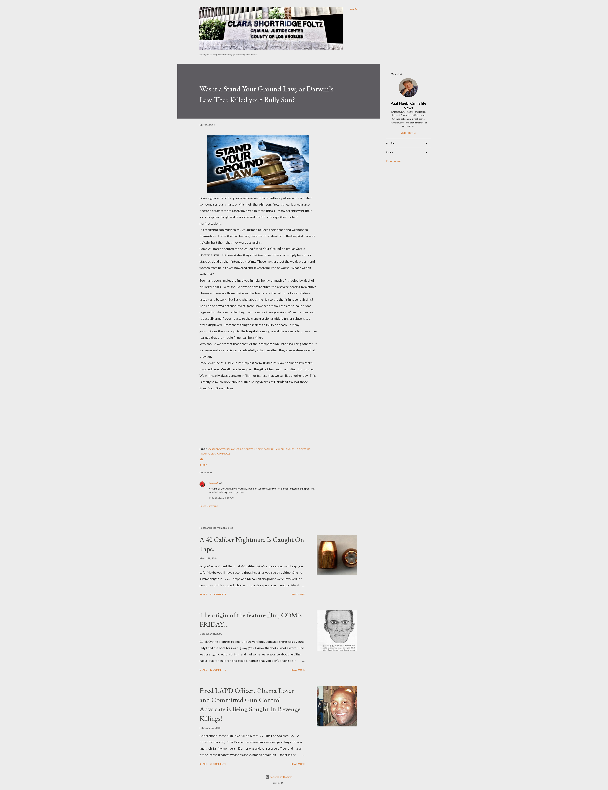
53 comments (218, 764)
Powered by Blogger (280, 776)
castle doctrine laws (221, 449)
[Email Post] (201, 460)
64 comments (218, 594)
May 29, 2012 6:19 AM (221, 497)
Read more (298, 594)
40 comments (218, 669)
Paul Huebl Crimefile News (408, 105)
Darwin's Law (272, 449)
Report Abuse (393, 160)
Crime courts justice (249, 449)
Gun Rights (287, 449)
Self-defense (302, 449)
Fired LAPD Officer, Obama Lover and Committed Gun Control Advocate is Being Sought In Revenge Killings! (250, 704)
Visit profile (408, 133)
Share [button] (203, 465)
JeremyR (213, 483)
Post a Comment (209, 505)
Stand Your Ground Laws (215, 453)
